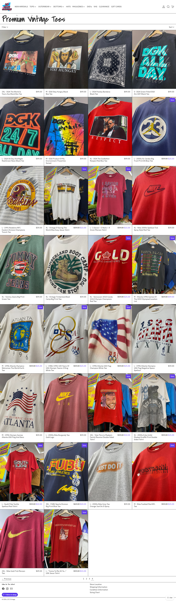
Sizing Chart (95, 592)
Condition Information (99, 590)
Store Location (96, 584)
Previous (7, 579)
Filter (4, 27)
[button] (168, 6)
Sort (170, 27)
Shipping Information (98, 587)
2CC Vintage (11, 599)
